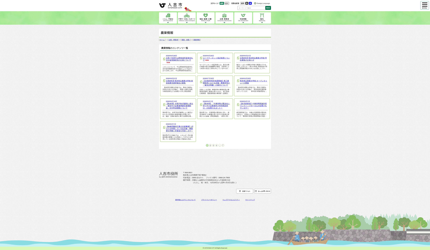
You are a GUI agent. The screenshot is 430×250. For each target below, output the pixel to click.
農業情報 (197, 40)
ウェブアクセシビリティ (231, 200)
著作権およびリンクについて (185, 200)
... (219, 145)
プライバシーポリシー (209, 200)
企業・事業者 (173, 40)
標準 (243, 3)
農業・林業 (186, 40)
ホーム (162, 40)
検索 (268, 8)
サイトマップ (250, 200)
